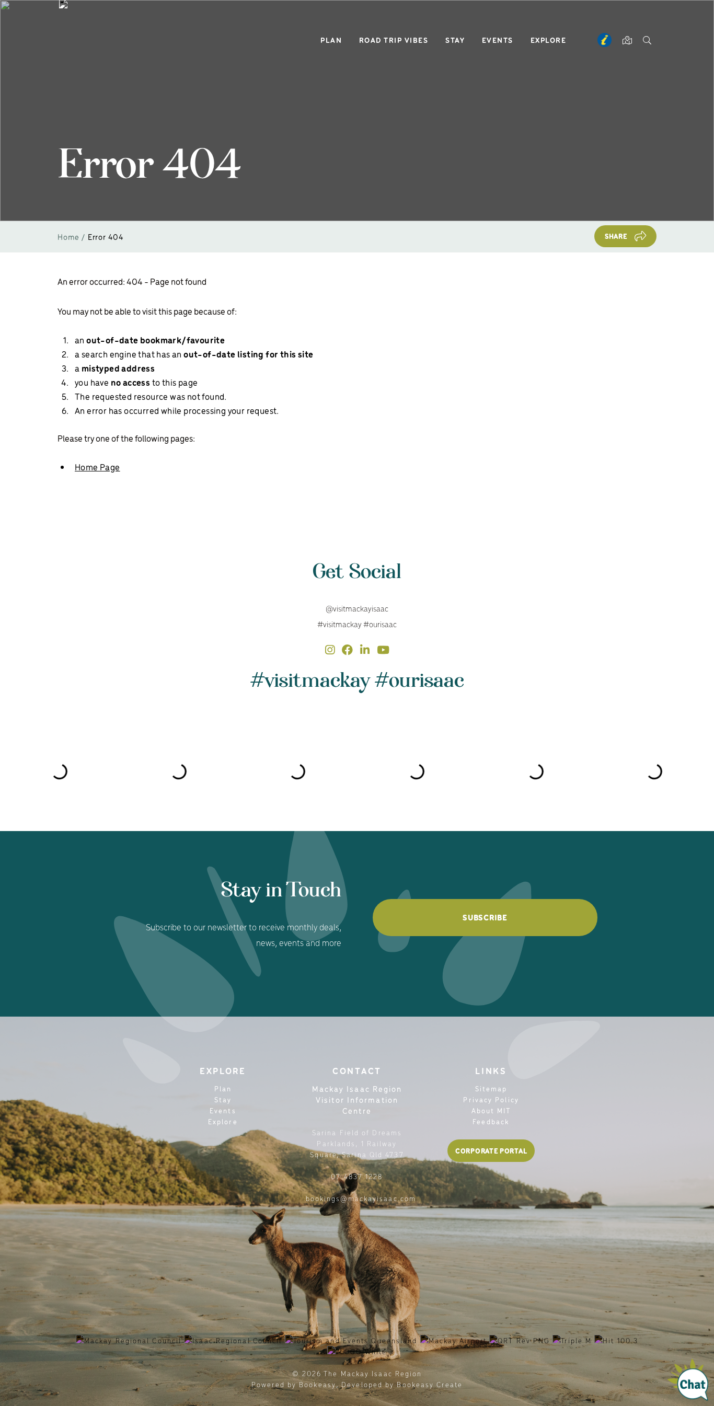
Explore (549, 39)
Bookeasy (317, 1384)
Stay (455, 39)
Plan (331, 39)
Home (68, 236)
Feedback (491, 1121)
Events (497, 39)
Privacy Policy (491, 1099)
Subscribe (485, 917)
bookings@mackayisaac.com (361, 1198)
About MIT (491, 1110)
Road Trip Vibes (394, 39)
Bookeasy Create (430, 1384)
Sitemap (491, 1088)
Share (616, 236)
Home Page (97, 466)
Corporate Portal (491, 1151)
